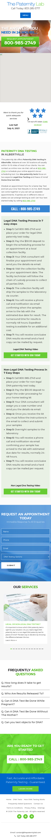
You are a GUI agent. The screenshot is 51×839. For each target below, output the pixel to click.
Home (8, 799)
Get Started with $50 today (25, 355)
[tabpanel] (25, 620)
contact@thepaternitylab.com (28, 832)
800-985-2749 (29, 201)
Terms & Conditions (14, 808)
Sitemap (41, 808)
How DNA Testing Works (34, 799)
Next (28, 120)
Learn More (10, 640)
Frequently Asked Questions (20, 804)
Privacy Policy (30, 808)
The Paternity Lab (25, 4)
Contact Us (38, 804)
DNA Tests (17, 799)
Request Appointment (20, 41)
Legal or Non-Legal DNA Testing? (23, 624)
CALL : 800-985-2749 (25, 208)
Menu (25, 15)
